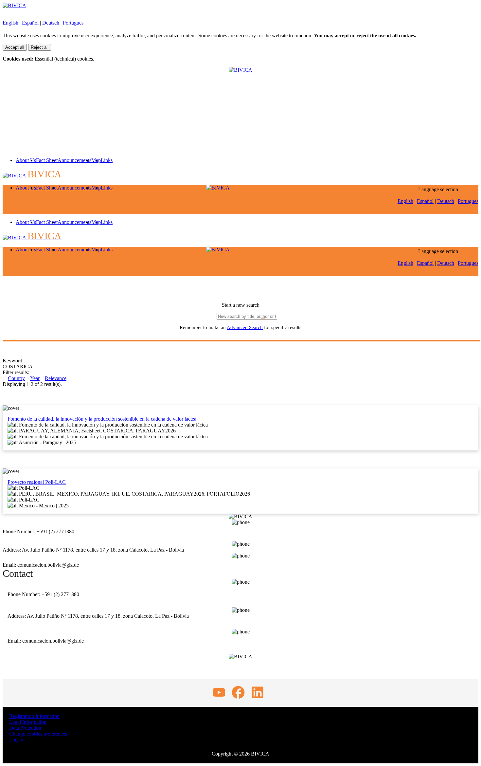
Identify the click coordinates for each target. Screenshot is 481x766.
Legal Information (27, 722)
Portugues (73, 23)
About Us (26, 160)
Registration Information (34, 716)
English (10, 23)
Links (107, 160)
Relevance (55, 378)
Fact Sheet (47, 160)
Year (35, 378)
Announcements (74, 160)
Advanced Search (245, 327)
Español (30, 23)
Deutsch (50, 23)
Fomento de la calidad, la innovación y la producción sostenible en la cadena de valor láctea (102, 419)
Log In (16, 739)
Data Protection (25, 728)
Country (16, 378)
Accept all (14, 47)
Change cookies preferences (38, 734)
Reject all (39, 47)
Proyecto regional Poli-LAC (37, 482)
